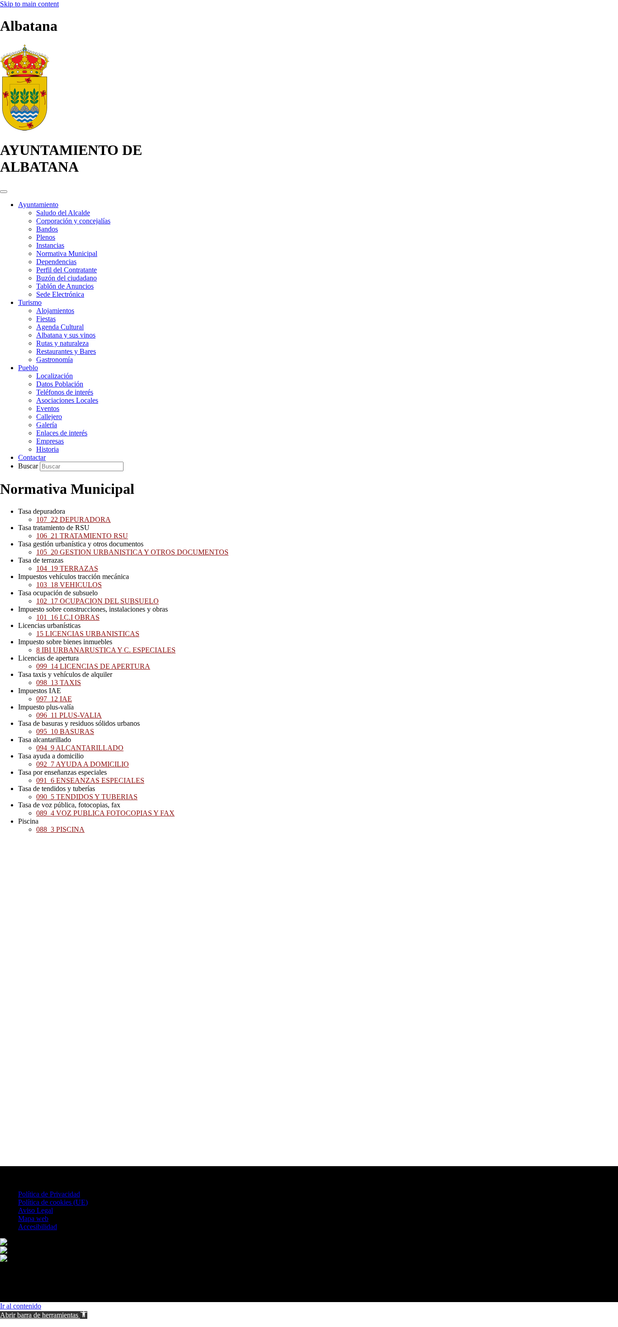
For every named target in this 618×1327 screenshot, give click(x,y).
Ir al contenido (20, 1306)
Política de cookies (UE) (53, 1202)
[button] (43, 1315)
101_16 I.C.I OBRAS (68, 617)
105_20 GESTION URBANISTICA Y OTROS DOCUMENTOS (132, 552)
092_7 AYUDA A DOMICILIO (82, 764)
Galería (46, 425)
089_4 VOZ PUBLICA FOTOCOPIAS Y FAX (105, 813)
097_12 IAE (54, 699)
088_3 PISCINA (60, 829)
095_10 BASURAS (65, 731)
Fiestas (46, 319)
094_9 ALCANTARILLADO (80, 748)
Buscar (29, 466)
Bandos (47, 229)
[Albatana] (24, 128)
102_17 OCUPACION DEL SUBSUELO (97, 601)
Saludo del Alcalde (63, 213)
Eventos (47, 408)
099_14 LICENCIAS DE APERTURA (93, 666)
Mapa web (33, 1218)
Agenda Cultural (60, 327)
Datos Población (59, 384)
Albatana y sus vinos (65, 335)
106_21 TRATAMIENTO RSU (82, 536)
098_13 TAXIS (58, 682)
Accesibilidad (37, 1226)
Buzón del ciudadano (66, 278)
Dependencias (56, 261)
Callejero (49, 416)
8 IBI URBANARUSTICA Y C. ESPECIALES (106, 650)
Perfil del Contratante (66, 270)
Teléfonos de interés (64, 392)
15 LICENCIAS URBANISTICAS (87, 633)
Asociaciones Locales (67, 400)
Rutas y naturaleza (62, 343)
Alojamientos (55, 310)
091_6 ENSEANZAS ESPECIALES (90, 780)
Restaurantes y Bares (66, 351)
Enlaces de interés (61, 433)
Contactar (32, 457)
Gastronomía (54, 359)
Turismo (30, 302)
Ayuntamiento (38, 204)
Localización (54, 376)
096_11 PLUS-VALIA (69, 715)
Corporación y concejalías (73, 221)
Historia (47, 449)
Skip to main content (29, 4)
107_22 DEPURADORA (73, 519)
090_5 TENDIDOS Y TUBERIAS (87, 797)
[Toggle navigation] (3, 191)
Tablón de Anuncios (65, 286)
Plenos (45, 237)
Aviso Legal (35, 1210)
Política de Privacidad (49, 1194)
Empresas (50, 441)
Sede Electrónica (60, 294)
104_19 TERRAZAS (67, 568)
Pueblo (28, 368)
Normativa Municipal (66, 253)
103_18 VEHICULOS (69, 585)
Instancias (50, 245)
